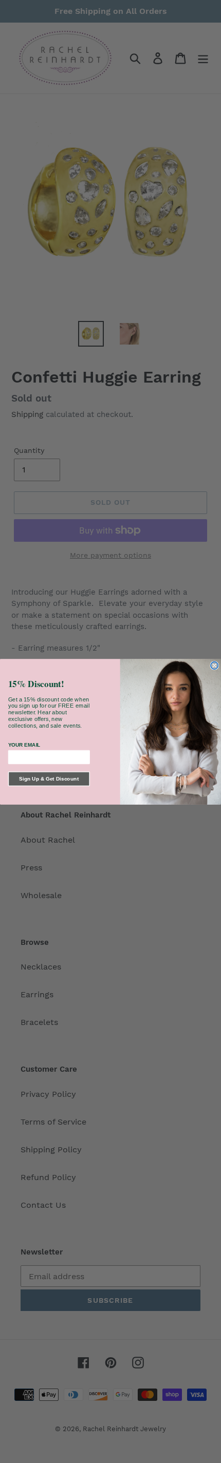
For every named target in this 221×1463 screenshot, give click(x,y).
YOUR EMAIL (24, 745)
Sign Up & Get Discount (49, 779)
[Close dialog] (214, 665)
